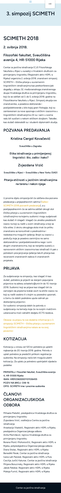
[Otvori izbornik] (30, 1)
